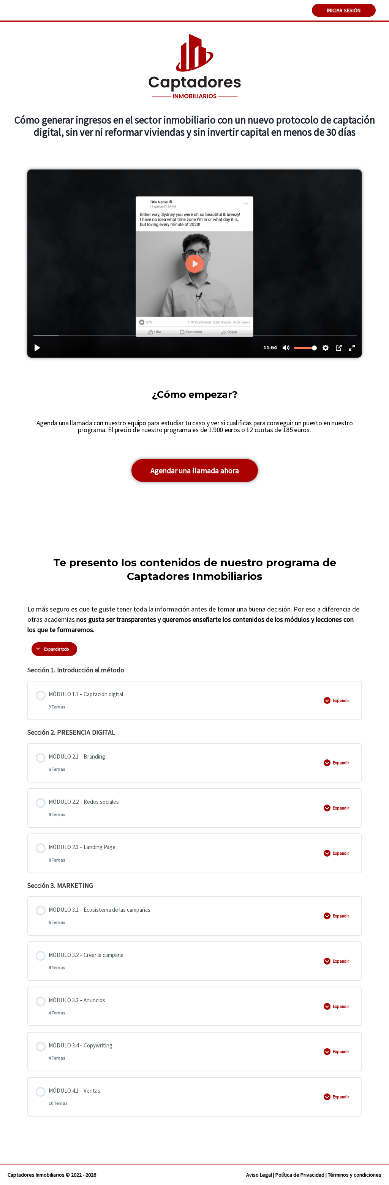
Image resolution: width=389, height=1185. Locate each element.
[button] (194, 470)
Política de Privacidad (299, 1174)
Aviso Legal (259, 1174)
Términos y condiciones (354, 1174)
